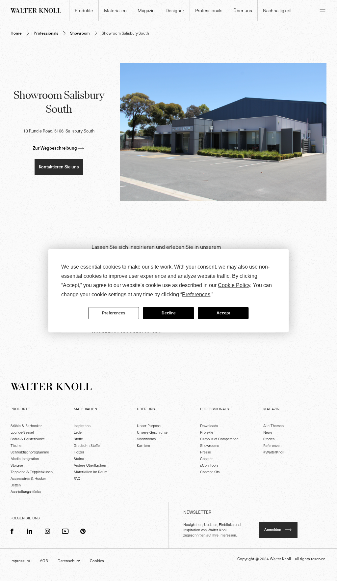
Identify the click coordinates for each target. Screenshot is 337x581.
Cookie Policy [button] (234, 285)
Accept (223, 313)
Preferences (113, 313)
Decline (169, 313)
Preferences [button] (196, 294)
